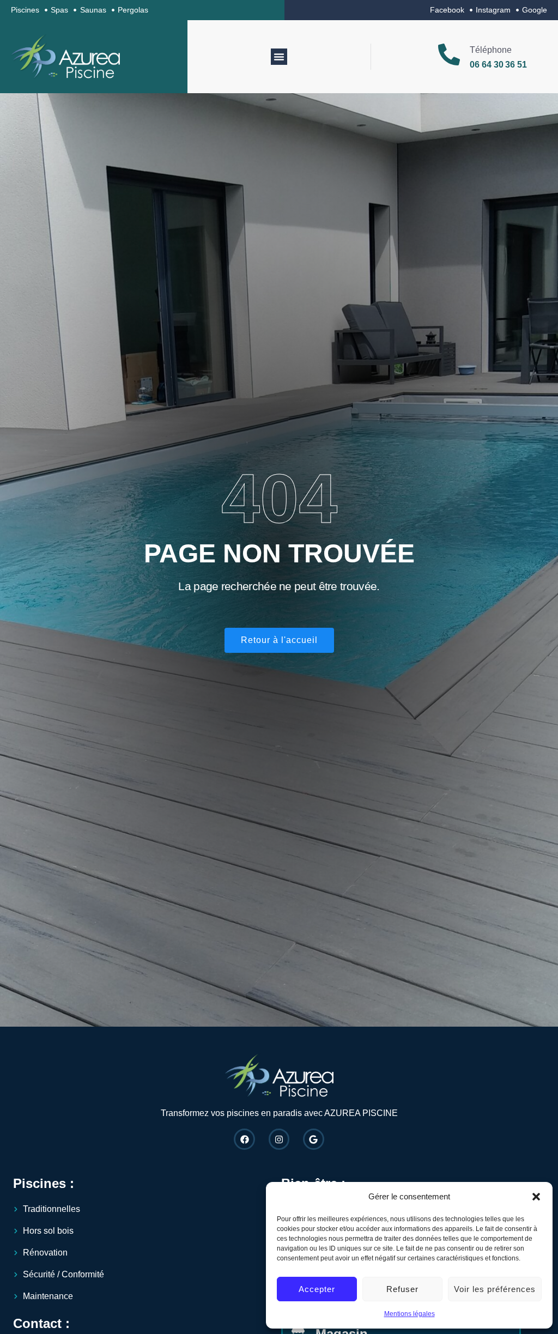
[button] (536, 1196)
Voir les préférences (495, 1289)
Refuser (402, 1289)
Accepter (317, 1289)
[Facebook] (244, 1139)
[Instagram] (279, 1139)
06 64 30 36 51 (498, 64)
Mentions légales (409, 1314)
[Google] (313, 1139)
